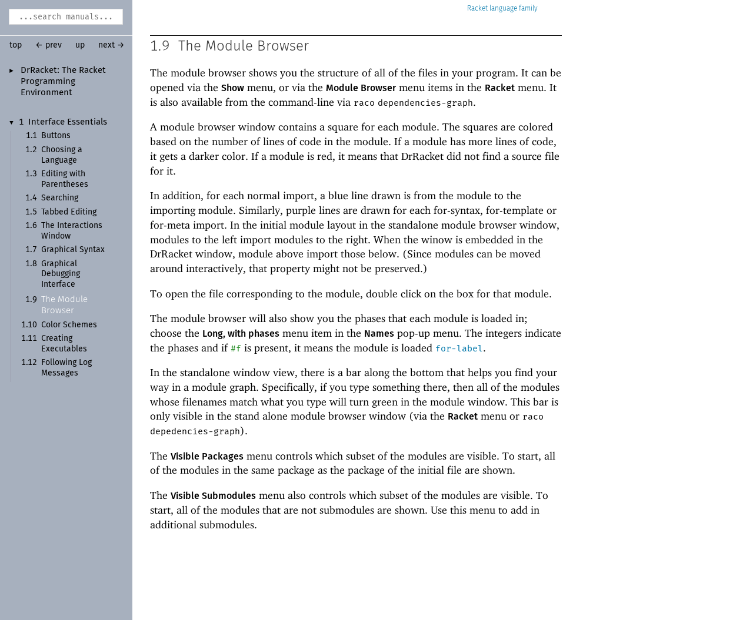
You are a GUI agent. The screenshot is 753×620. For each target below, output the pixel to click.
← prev (48, 45)
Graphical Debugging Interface (60, 274)
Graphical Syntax (73, 250)
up (80, 45)
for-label (459, 348)
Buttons (56, 136)
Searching (59, 198)
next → (111, 45)
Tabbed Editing (68, 212)
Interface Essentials (67, 122)
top (15, 45)
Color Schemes (69, 325)
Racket (477, 8)
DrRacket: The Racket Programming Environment (63, 81)
